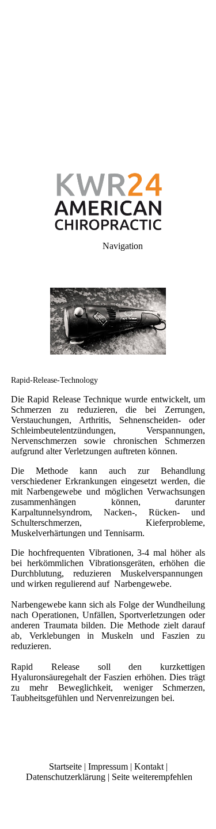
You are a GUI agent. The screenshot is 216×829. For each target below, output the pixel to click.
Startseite (65, 766)
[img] (108, 80)
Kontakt (149, 766)
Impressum (108, 766)
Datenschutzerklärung (65, 777)
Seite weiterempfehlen (152, 777)
